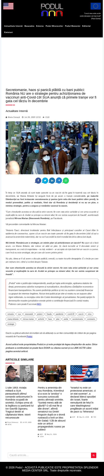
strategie (10, 324)
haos (50, 319)
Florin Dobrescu (12, 422)
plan (57, 319)
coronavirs (91, 319)
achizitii (41, 319)
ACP (41, 434)
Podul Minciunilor (54, 26)
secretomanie (77, 319)
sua (19, 314)
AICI (39, 304)
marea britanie (13, 319)
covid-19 (71, 314)
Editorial (86, 26)
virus (90, 314)
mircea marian (28, 319)
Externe (40, 26)
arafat (66, 319)
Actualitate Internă (13, 26)
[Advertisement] (52, 60)
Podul (29, 336)
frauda (49, 314)
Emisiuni (8, 32)
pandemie (59, 314)
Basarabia (29, 26)
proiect (40, 314)
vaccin (81, 314)
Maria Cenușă (14, 117)
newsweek (29, 314)
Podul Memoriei (72, 26)
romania (10, 314)
